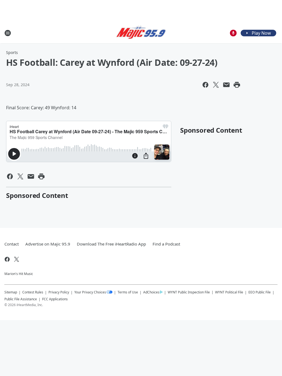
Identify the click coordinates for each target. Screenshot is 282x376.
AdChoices (151, 292)
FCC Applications (55, 299)
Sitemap (10, 292)
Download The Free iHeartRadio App (111, 244)
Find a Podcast (166, 244)
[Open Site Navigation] (7, 33)
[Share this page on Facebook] (205, 85)
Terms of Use (128, 292)
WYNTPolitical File (229, 292)
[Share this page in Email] (226, 85)
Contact (11, 244)
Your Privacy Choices (90, 292)
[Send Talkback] (233, 33)
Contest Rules (32, 292)
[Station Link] (141, 33)
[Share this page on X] (216, 85)
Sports (12, 52)
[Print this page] (237, 85)
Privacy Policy (58, 292)
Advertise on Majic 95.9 (47, 244)
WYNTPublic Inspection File (189, 292)
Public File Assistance (20, 299)
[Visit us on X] (16, 259)
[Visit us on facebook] (7, 259)
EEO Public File (259, 292)
